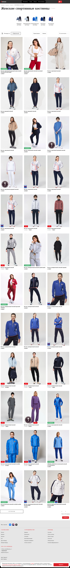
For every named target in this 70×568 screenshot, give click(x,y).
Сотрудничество (29, 529)
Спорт (30, 1)
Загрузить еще (11, 511)
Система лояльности (27, 542)
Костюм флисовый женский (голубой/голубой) (11, 504)
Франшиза (26, 532)
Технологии (50, 538)
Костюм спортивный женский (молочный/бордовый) (33, 71)
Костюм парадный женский (7, 111)
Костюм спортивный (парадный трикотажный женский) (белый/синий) (11, 71)
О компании (5, 529)
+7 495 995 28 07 (4, 550)
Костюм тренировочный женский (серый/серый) (34, 267)
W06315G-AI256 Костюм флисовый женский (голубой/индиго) (57, 464)
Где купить (49, 532)
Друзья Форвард (4, 540)
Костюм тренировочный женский (31, 306)
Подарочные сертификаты (28, 540)
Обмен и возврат (51, 536)
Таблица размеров (51, 540)
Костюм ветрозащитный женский (54, 424)
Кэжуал (35, 1)
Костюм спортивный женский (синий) (32, 150)
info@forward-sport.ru (4, 552)
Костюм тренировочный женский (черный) (56, 267)
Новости (2, 532)
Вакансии (2, 534)
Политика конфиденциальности (53, 542)
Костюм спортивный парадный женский (56, 150)
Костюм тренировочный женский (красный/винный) (10, 307)
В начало (66, 517)
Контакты (2, 536)
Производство (26, 534)
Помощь (50, 529)
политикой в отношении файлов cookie (11, 564)
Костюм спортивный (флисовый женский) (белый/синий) (33, 505)
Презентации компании (28, 538)
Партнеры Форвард (4, 542)
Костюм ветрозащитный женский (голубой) (10, 463)
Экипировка (25, 1)
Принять (61, 564)
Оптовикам (26, 536)
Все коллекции (41, 1)
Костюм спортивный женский (53, 70)
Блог (2, 538)
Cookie (32, 563)
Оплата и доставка (51, 534)
